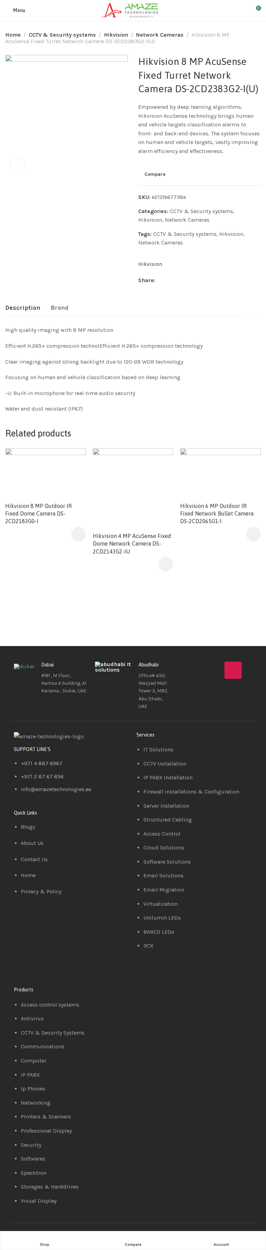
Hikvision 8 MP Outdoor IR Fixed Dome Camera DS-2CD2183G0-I (38, 514)
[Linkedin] (212, 670)
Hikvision (116, 34)
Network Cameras (160, 34)
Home (13, 34)
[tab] (22, 308)
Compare (155, 174)
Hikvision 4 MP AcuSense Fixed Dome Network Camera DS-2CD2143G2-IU (132, 544)
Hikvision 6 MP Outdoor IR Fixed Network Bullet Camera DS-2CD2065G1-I (217, 514)
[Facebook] (192, 670)
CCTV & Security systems (62, 34)
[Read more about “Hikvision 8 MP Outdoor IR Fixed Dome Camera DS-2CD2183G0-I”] (78, 534)
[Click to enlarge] (17, 164)
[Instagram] (233, 670)
